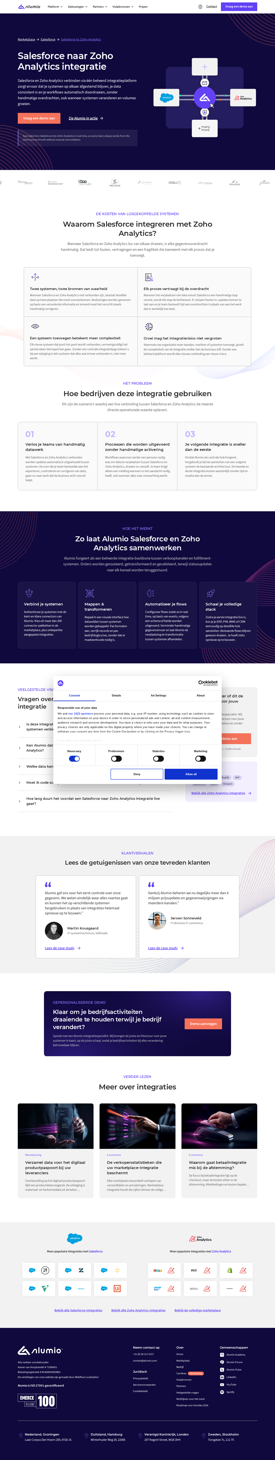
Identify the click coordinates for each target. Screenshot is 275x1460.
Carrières (189, 1373)
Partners (181, 1386)
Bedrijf (180, 1367)
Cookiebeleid (140, 1391)
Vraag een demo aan (39, 118)
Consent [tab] (74, 695)
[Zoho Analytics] (200, 1240)
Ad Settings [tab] (158, 695)
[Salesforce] (74, 1240)
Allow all (191, 774)
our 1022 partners (80, 713)
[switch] (116, 759)
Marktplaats (183, 1361)
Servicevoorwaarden (144, 1385)
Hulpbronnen (184, 1380)
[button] (56, 6)
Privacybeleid (140, 1378)
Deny (137, 774)
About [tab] (201, 695)
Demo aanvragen (203, 1023)
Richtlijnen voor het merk (190, 1399)
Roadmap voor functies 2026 (192, 1405)
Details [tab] (116, 695)
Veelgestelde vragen (187, 1393)
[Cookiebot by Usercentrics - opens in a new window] (201, 683)
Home (179, 1354)
